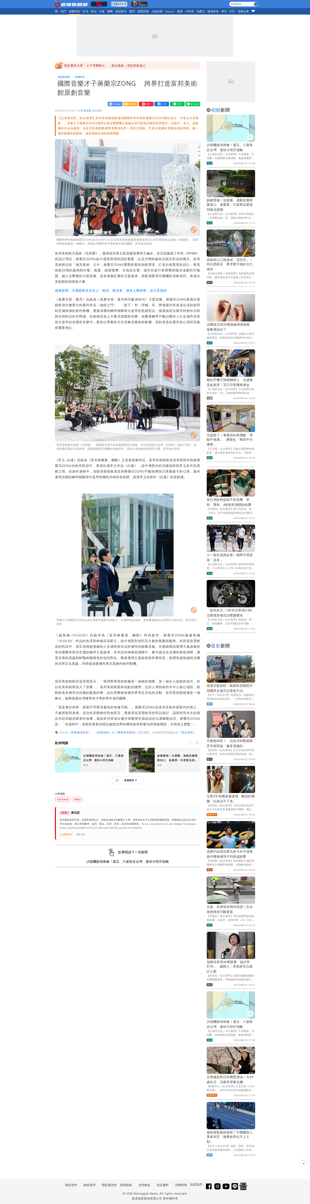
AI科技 (189, 11)
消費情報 (181, 1185)
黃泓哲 (87, 110)
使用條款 (144, 1185)
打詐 (232, 11)
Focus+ (170, 11)
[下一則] (197, 743)
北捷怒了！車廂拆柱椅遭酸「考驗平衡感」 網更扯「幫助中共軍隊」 (230, 440)
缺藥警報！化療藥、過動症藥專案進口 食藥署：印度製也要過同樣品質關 (230, 205)
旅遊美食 (213, 11)
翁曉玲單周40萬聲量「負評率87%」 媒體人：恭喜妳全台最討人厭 (230, 966)
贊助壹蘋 (129, 104)
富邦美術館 (63, 799)
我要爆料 (145, 104)
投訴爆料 (163, 1185)
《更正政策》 (187, 732)
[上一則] (190, 743)
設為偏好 (114, 104)
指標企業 (243, 11)
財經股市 (121, 11)
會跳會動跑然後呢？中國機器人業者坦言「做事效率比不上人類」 (230, 1137)
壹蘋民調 (143, 11)
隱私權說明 (108, 1185)
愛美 (180, 11)
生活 (85, 11)
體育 (132, 11)
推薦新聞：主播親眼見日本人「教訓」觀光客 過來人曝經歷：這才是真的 (111, 290)
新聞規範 (126, 1185)
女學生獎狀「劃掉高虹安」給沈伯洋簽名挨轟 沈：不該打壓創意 (109, 65)
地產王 (200, 11)
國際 (110, 11)
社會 (102, 11)
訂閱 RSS (67, 834)
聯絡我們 (89, 1185)
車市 (224, 11)
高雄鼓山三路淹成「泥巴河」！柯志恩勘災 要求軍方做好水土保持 (230, 264)
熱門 (63, 11)
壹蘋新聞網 (63, 76)
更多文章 (80, 834)
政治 (94, 11)
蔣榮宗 (77, 799)
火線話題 (157, 11)
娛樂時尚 (74, 11)
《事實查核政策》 (126, 732)
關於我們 (71, 1185)
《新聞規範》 (103, 732)
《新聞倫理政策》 (79, 732)
